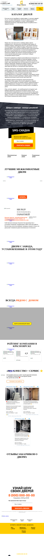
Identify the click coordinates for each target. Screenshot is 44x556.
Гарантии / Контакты (32, 9)
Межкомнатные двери (6, 9)
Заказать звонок (22, 508)
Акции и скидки (40, 9)
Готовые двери (13, 9)
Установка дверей (19, 9)
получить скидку (23, 145)
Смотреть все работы (15, 381)
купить (22, 197)
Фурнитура (26, 8)
